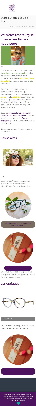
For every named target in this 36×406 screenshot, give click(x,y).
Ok (18, 403)
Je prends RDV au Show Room (18, 268)
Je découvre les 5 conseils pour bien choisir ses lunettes (18, 224)
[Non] (34, 399)
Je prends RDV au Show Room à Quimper (18, 371)
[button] (1, 66)
